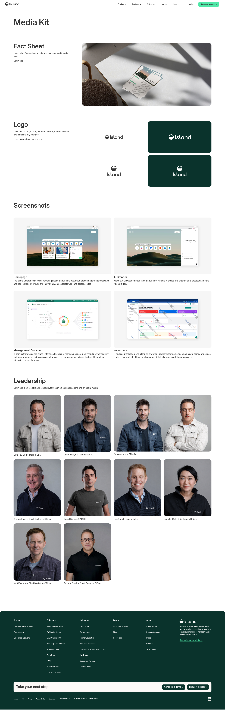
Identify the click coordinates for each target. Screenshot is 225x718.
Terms (16, 699)
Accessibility (40, 699)
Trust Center (151, 649)
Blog (115, 632)
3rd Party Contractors (56, 644)
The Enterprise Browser (23, 626)
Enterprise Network (22, 638)
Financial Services (87, 644)
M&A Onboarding (54, 638)
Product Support (153, 632)
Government (85, 632)
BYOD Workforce (54, 632)
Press (148, 638)
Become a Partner (87, 661)
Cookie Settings (64, 699)
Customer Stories (120, 626)
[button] (122, 4)
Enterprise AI (19, 632)
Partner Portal (85, 667)
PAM (49, 661)
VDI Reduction (53, 649)
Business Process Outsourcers (92, 649)
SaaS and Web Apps (55, 626)
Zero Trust (51, 655)
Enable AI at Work (54, 672)
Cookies (52, 699)
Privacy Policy (27, 699)
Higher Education (87, 638)
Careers (149, 644)
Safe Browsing (52, 667)
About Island (151, 626)
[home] (13, 4)
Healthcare (84, 626)
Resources (117, 638)
